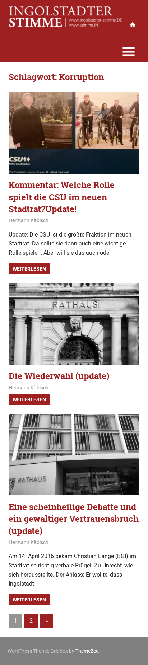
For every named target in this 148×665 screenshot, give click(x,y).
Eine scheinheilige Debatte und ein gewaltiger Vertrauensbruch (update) (74, 519)
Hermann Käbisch (28, 220)
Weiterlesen (29, 269)
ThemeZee (86, 651)
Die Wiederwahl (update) (59, 375)
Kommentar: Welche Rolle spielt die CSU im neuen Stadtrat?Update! (62, 197)
